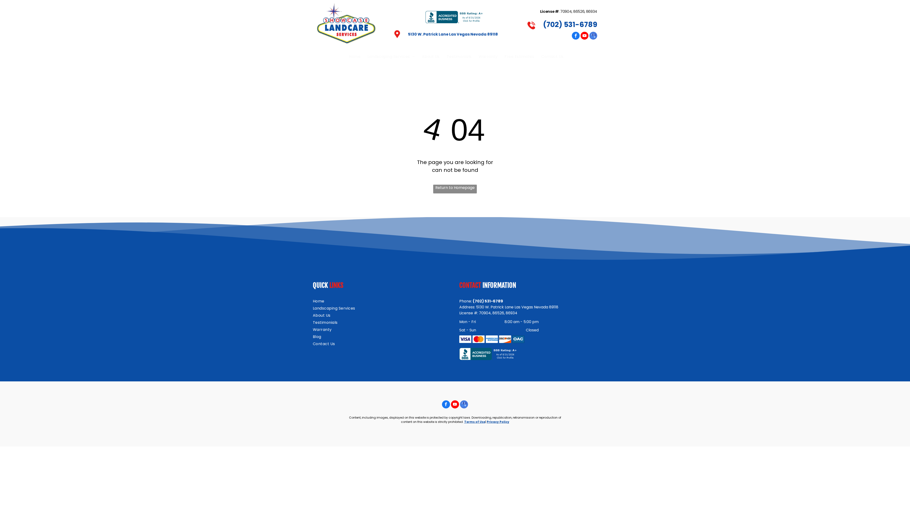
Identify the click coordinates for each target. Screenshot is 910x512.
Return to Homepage (455, 187)
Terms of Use (474, 422)
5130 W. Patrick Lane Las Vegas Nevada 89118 (453, 34)
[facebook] (576, 36)
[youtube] (584, 36)
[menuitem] (354, 56)
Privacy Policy (498, 422)
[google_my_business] (593, 36)
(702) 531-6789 (570, 24)
